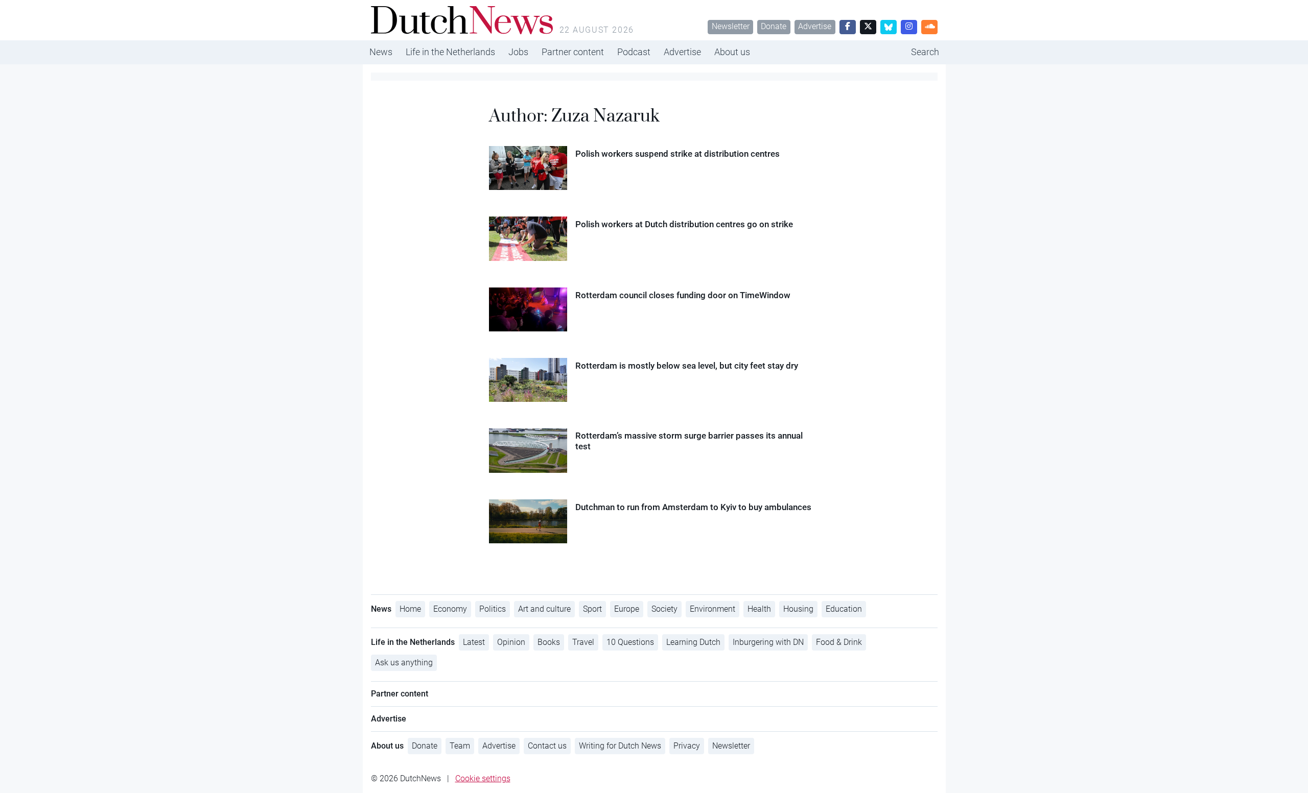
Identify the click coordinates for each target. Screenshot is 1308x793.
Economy (450, 609)
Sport (592, 609)
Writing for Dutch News (620, 746)
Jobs (518, 51)
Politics (492, 609)
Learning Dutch (693, 642)
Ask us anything (404, 662)
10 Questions (630, 642)
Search (925, 51)
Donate (773, 26)
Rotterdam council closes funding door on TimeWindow (682, 295)
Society (664, 609)
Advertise (814, 26)
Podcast (633, 51)
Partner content (573, 51)
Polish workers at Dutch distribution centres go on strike (684, 224)
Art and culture (544, 609)
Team (460, 746)
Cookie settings (482, 778)
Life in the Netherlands (450, 51)
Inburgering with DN (768, 642)
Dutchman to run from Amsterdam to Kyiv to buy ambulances (693, 507)
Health (759, 609)
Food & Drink (839, 642)
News (380, 51)
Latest (474, 642)
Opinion (511, 642)
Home (410, 609)
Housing (798, 609)
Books (549, 642)
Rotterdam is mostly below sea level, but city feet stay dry (686, 366)
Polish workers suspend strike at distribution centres (677, 154)
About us (732, 51)
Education (844, 609)
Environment (712, 609)
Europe (626, 609)
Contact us (547, 746)
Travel (583, 642)
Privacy (686, 746)
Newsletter (731, 26)
